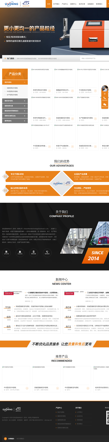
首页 (48, 4)
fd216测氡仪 (20, 438)
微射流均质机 (9, 100)
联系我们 (99, 4)
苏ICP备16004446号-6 (36, 420)
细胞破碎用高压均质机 (63, 90)
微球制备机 (8, 120)
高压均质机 (8, 82)
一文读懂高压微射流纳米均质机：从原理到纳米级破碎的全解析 (43, 292)
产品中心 (65, 4)
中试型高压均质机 (12, 91)
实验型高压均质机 (12, 88)
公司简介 (80, 412)
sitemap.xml (48, 420)
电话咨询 (104, 100)
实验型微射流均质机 (63, 118)
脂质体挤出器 (9, 105)
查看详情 (27, 301)
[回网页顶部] (105, 94)
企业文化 (80, 416)
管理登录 (20, 420)
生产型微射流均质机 (86, 118)
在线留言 (91, 4)
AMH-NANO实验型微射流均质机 (26, 58)
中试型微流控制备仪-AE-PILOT (40, 146)
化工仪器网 (12, 420)
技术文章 (82, 4)
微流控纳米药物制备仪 (11, 110)
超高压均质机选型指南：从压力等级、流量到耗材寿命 (34, 316)
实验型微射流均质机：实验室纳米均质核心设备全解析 (34, 306)
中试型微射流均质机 (41, 387)
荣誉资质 (80, 420)
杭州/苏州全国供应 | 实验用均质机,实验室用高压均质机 (75, 387)
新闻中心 (73, 4)
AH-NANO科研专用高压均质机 (47, 58)
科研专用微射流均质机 (40, 118)
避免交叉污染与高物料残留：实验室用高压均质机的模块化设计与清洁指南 (37, 326)
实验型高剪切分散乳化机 (86, 146)
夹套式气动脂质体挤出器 (63, 146)
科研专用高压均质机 (40, 90)
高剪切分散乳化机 (10, 115)
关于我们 (56, 4)
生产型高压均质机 (12, 94)
